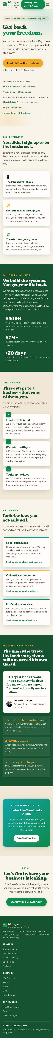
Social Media (8, 962)
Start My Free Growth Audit (23, 63)
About (6, 986)
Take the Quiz (9, 995)
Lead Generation (10, 953)
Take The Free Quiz (26, 838)
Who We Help (9, 978)
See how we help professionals (21, 620)
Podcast (7, 966)
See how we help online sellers (21, 591)
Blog (5, 990)
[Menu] (47, 4)
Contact (7, 1011)
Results (6, 982)
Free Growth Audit (11, 1007)
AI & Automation (10, 949)
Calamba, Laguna (10, 1015)
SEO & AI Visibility (10, 957)
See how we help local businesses (23, 562)
